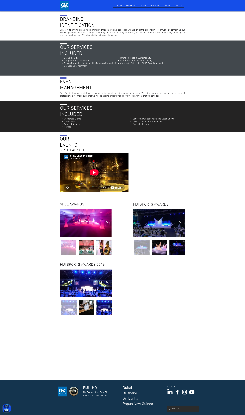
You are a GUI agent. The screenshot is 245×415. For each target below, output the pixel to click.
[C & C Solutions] (177, 392)
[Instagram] (184, 392)
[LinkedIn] (170, 392)
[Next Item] (107, 223)
